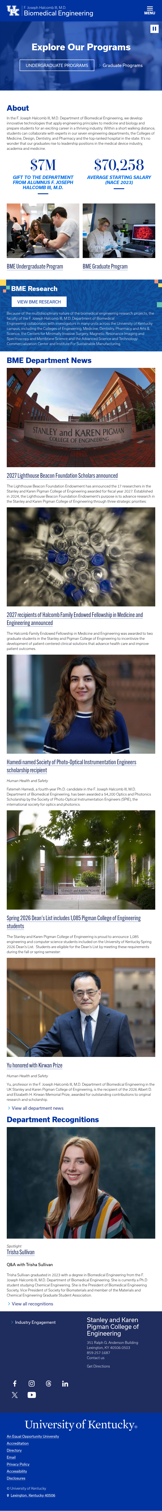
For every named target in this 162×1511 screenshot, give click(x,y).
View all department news (37, 1108)
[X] (15, 1395)
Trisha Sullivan (21, 1252)
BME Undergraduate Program (35, 267)
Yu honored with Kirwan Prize (34, 1066)
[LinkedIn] (65, 1384)
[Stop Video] (154, 29)
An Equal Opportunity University (33, 1436)
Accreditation (18, 1443)
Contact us (95, 1358)
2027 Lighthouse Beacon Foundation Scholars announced (62, 476)
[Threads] (48, 1384)
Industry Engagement (35, 1322)
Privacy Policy (18, 1464)
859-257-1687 (98, 1353)
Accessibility (17, 1471)
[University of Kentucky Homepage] (81, 1425)
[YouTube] (31, 1395)
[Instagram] (31, 1384)
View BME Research (39, 301)
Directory (14, 1450)
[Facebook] (15, 1384)
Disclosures (16, 1478)
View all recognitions (32, 1303)
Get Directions (98, 1366)
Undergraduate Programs (57, 65)
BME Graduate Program (105, 267)
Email (11, 1457)
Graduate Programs (123, 65)
